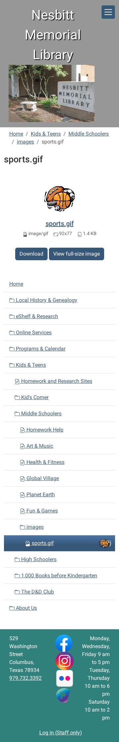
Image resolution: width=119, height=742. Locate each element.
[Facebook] (63, 642)
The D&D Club (37, 592)
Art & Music (39, 446)
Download (31, 254)
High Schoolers (38, 559)
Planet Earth (40, 494)
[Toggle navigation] (108, 12)
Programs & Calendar (40, 349)
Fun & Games (41, 511)
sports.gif (60, 223)
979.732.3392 (25, 678)
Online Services (33, 332)
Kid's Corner (34, 397)
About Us (26, 608)
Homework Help (44, 430)
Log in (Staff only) (60, 732)
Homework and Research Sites (56, 381)
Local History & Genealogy (46, 300)
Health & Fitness (44, 462)
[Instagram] (65, 660)
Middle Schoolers (88, 134)
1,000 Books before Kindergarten (58, 575)
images (25, 142)
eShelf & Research (36, 316)
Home (16, 134)
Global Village (42, 478)
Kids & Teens (46, 134)
